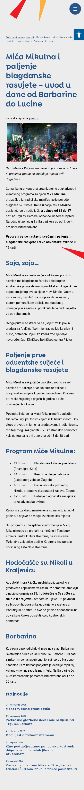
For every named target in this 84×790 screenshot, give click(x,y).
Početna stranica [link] (15, 37)
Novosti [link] (30, 37)
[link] (79, 34)
